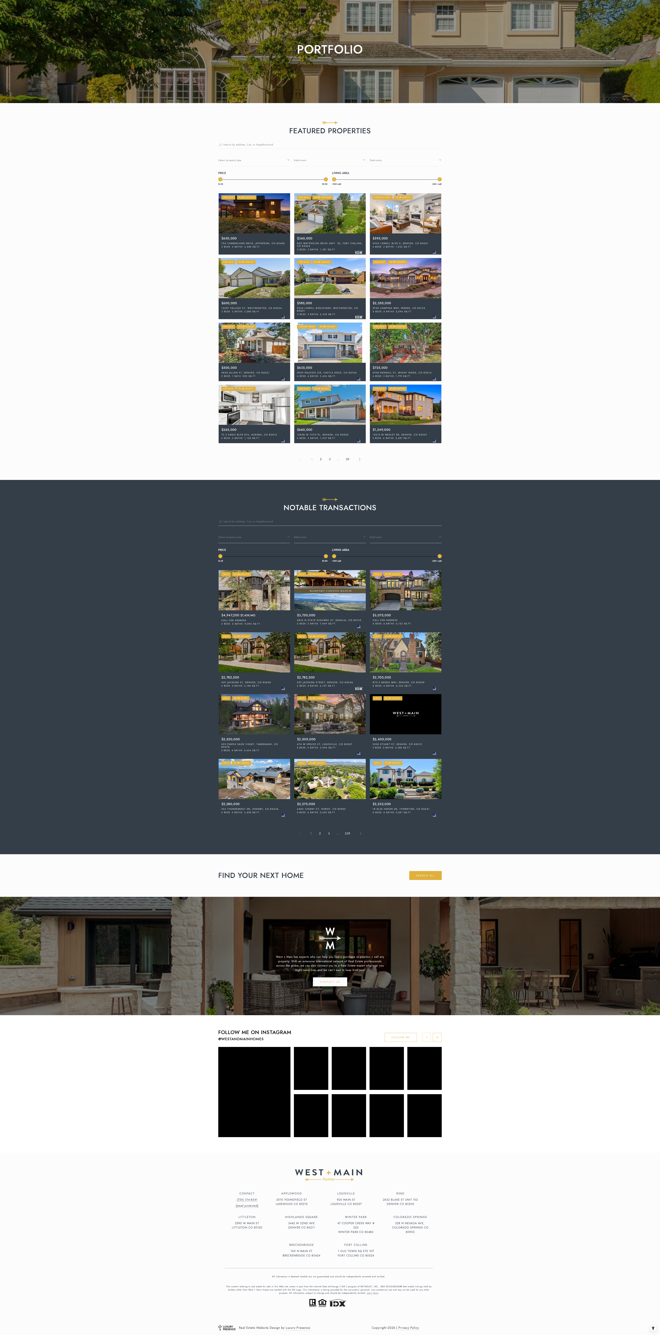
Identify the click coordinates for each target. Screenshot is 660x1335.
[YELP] (336, 1314)
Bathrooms (300, 160)
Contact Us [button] (330, 982)
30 (347, 459)
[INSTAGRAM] (317, 1314)
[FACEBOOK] (307, 1314)
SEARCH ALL (425, 875)
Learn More (372, 1293)
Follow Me (401, 1037)
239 (347, 833)
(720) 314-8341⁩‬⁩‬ (247, 1200)
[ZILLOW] (345, 1314)
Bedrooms (376, 160)
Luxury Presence (298, 1328)
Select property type (229, 160)
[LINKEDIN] (326, 1314)
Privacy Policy (408, 1328)
